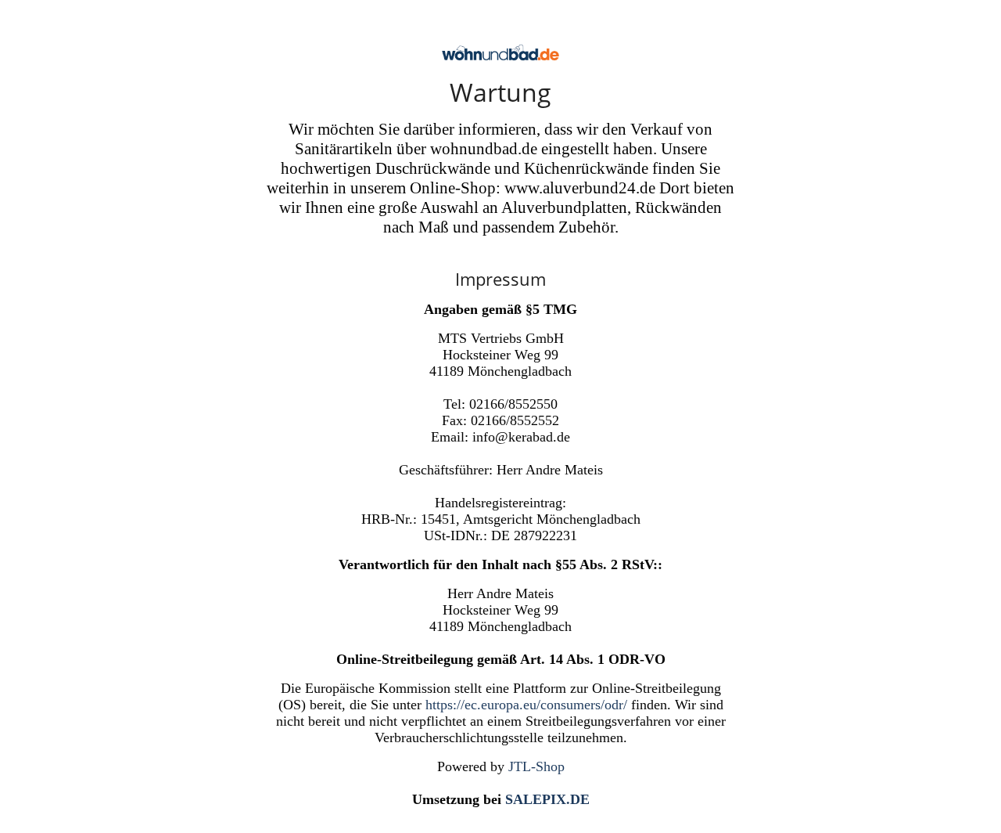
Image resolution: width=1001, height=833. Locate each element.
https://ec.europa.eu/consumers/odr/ (526, 704)
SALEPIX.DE (547, 799)
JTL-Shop (536, 766)
